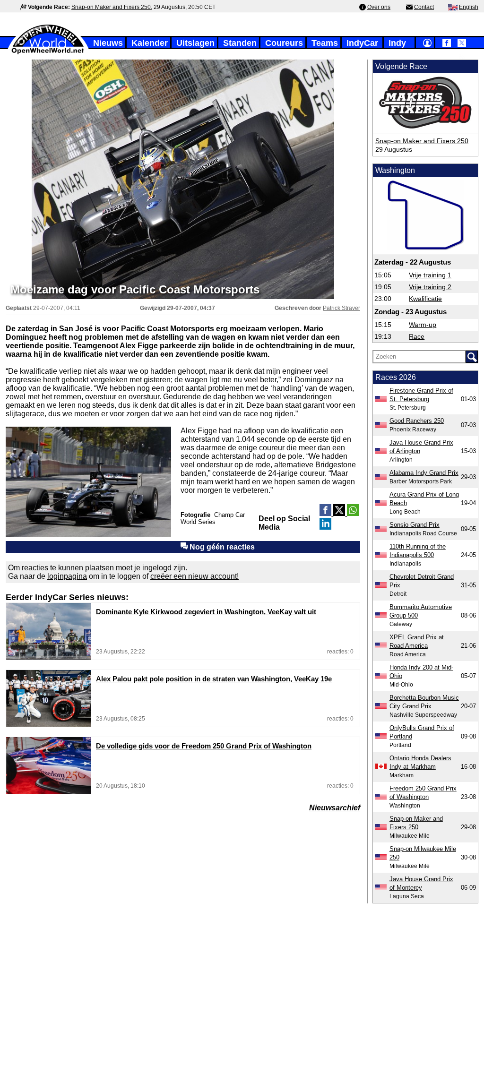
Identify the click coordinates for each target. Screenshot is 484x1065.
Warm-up (422, 324)
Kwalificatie (425, 298)
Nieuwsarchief (334, 808)
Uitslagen (195, 43)
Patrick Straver (341, 308)
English (468, 7)
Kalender (149, 43)
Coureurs (284, 43)
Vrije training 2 (430, 287)
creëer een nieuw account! (194, 576)
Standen (240, 43)
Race (416, 336)
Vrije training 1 (430, 275)
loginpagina (67, 576)
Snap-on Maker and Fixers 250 (111, 7)
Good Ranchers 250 (416, 420)
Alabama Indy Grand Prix (423, 472)
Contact (424, 7)
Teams (324, 43)
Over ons (378, 7)
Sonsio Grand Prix (414, 524)
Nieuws (108, 43)
